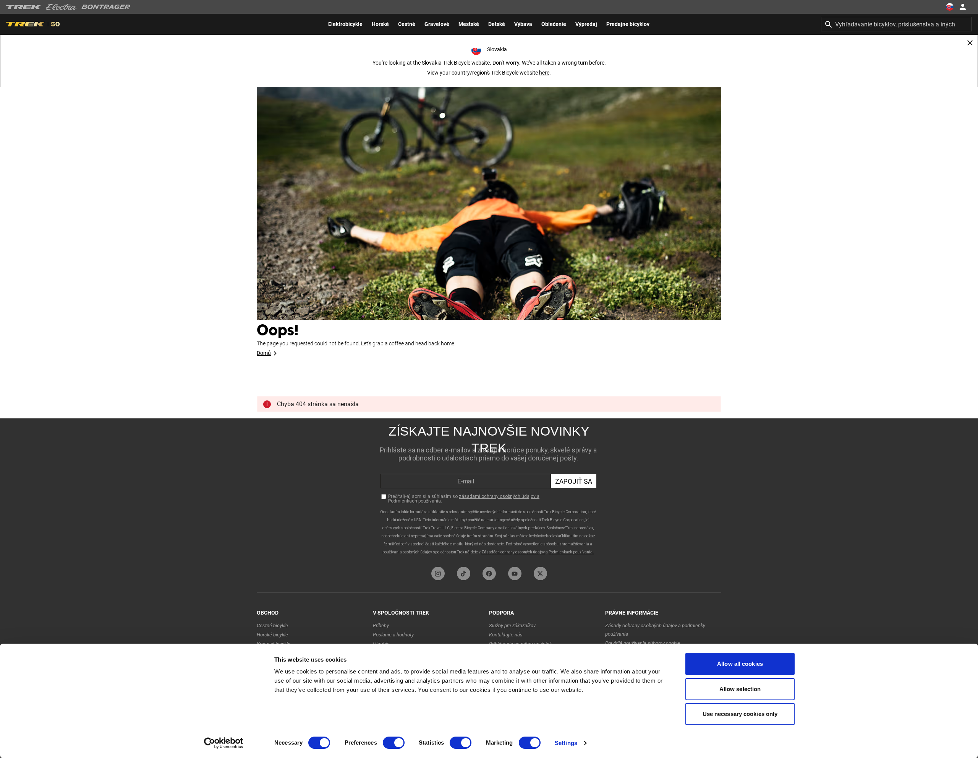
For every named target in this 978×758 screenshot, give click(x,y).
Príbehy (381, 625)
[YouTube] (514, 573)
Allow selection (740, 689)
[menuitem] (345, 24)
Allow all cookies (740, 663)
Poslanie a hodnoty (393, 635)
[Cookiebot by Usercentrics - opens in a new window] (223, 743)
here (544, 73)
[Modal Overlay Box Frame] (489, 490)
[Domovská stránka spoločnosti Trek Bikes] (24, 7)
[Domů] (489, 191)
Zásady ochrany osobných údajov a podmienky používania (655, 630)
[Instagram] (438, 573)
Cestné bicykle (272, 625)
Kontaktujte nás (506, 635)
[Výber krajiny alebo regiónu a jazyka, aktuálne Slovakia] (950, 7)
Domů (264, 353)
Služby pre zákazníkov (512, 625)
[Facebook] (489, 573)
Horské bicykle (272, 635)
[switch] (394, 743)
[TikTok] (463, 573)
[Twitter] (540, 573)
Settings (566, 743)
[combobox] (896, 24)
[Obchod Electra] (61, 7)
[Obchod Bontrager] (105, 7)
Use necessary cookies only (740, 714)
